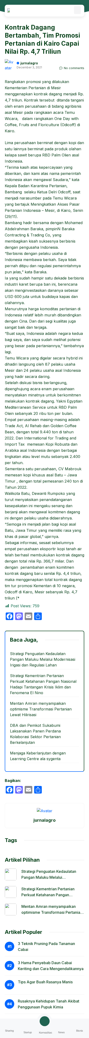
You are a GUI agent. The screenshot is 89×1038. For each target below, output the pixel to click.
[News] (61, 1023)
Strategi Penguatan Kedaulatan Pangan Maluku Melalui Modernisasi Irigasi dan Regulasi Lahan (42, 659)
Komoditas (45, 1032)
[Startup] (27, 1023)
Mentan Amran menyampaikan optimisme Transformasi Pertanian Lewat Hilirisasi (41, 709)
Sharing (9, 1030)
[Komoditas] (45, 1021)
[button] (77, 10)
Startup (27, 1032)
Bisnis (79, 1030)
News (61, 1032)
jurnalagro (29, 63)
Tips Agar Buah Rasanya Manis (45, 982)
